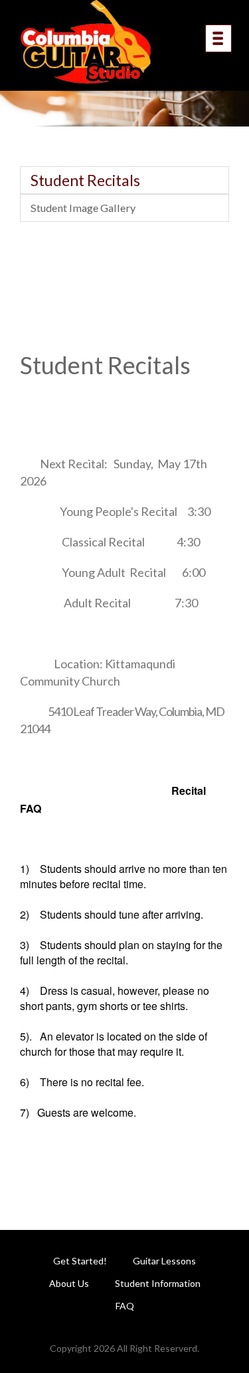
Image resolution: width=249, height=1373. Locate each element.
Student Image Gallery (83, 207)
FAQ (125, 1305)
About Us (69, 1283)
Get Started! (80, 1260)
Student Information (158, 1283)
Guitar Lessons (164, 1260)
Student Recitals (85, 180)
